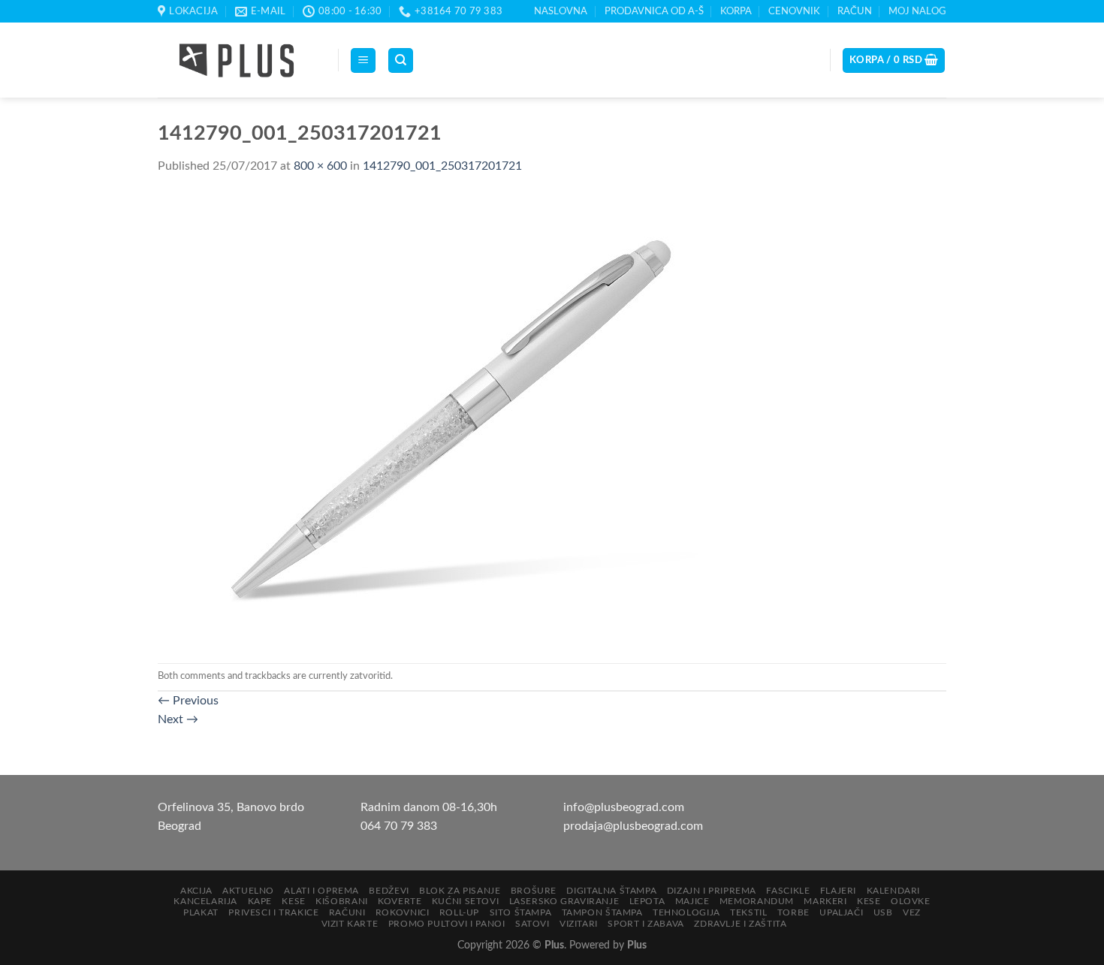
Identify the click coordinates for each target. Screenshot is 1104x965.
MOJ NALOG (917, 11)
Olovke (911, 901)
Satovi (532, 923)
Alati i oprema (321, 890)
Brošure (534, 890)
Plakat (201, 912)
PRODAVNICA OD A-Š (654, 11)
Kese (293, 901)
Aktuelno (248, 890)
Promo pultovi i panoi (446, 923)
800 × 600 (320, 166)
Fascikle (788, 890)
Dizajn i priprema (711, 890)
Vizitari (579, 923)
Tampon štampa (602, 912)
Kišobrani (341, 901)
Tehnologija (686, 912)
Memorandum (756, 901)
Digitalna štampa (611, 890)
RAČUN (854, 11)
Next (178, 719)
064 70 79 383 (398, 826)
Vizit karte (350, 923)
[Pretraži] (400, 60)
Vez (912, 912)
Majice (692, 901)
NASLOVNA (560, 11)
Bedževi (389, 890)
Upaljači (841, 912)
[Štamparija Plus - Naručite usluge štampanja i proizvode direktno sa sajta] (236, 61)
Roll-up (459, 912)
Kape (260, 901)
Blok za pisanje (459, 890)
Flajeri (838, 890)
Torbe (793, 912)
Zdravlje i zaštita (740, 923)
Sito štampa (521, 912)
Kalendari (894, 890)
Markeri (825, 901)
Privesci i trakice (273, 912)
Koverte (399, 901)
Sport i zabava (646, 923)
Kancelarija (205, 901)
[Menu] (363, 60)
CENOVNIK (794, 11)
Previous (188, 701)
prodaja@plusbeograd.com (633, 826)
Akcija (196, 890)
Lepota (647, 901)
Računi (347, 912)
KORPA (736, 11)
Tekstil (748, 912)
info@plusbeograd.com (623, 807)
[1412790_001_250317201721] (458, 419)
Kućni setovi (465, 901)
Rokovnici (403, 912)
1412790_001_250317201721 (442, 166)
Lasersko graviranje (564, 901)
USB (883, 912)
